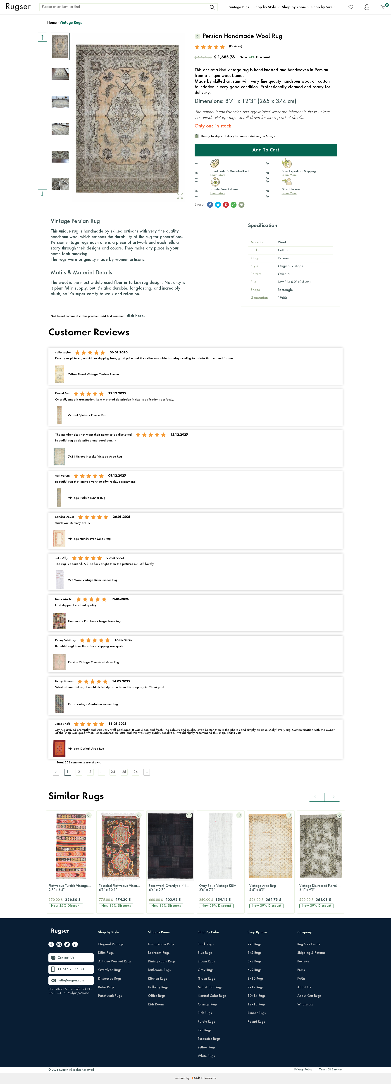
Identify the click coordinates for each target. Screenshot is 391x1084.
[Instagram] (59, 945)
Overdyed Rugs (109, 970)
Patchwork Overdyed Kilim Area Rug (171, 888)
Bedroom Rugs (158, 952)
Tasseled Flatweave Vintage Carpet (121, 888)
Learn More (217, 175)
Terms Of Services (331, 1069)
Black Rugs (206, 944)
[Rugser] (60, 933)
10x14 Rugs (256, 996)
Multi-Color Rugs (210, 987)
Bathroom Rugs (159, 970)
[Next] (146, 772)
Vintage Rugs (239, 7)
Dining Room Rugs (161, 961)
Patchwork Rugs (110, 996)
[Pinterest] (75, 945)
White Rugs (206, 1056)
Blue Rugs (205, 952)
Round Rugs (256, 1021)
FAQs (301, 978)
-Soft (196, 1078)
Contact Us (65, 957)
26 (136, 772)
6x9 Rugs (254, 970)
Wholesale (305, 1004)
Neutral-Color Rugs (212, 996)
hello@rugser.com (70, 980)
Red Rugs (204, 1030)
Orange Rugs (207, 1004)
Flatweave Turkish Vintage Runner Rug (71, 888)
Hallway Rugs (158, 987)
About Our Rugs (309, 996)
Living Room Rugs (161, 944)
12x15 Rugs (256, 1004)
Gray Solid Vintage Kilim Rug (221, 888)
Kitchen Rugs (157, 978)
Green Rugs (206, 978)
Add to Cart (265, 150)
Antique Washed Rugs (114, 961)
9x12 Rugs (255, 987)
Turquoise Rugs (209, 1039)
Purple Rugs (206, 1021)
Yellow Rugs (206, 1047)
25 (124, 772)
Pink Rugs (205, 1013)
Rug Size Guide (308, 944)
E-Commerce (209, 1078)
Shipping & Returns (311, 952)
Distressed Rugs (109, 978)
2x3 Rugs (254, 944)
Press (301, 970)
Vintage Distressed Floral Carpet (322, 888)
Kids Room (156, 1004)
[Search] (212, 7)
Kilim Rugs (106, 952)
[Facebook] (51, 945)
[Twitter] (67, 945)
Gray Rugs (205, 970)
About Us (304, 987)
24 (113, 772)
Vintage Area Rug (262, 888)
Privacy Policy (303, 1069)
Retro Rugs (106, 987)
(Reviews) (235, 46)
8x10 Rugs (255, 978)
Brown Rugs (206, 961)
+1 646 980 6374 (71, 969)
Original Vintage (111, 944)
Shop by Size (322, 7)
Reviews (303, 961)
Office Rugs (156, 996)
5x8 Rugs (254, 961)
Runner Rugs (257, 1013)
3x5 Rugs (254, 952)
